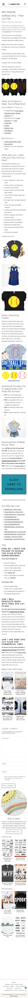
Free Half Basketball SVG (11, 519)
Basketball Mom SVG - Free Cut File (15, 532)
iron (15, 121)
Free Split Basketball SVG (12, 524)
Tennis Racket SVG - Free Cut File (14, 514)
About (14, 982)
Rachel (4, 22)
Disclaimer (20, 986)
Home (3, 12)
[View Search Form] (24, 4)
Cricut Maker (19, 111)
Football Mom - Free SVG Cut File (14, 539)
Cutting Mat (8, 123)
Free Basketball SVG (10, 517)
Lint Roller (7, 133)
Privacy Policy (14, 996)
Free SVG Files (11, 12)
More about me (13, 831)
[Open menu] (3, 4)
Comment (6, 738)
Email (4, 772)
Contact (18, 988)
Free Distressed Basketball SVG (13, 522)
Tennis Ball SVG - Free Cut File (13, 512)
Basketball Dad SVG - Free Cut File (14, 534)
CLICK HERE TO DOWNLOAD (14, 484)
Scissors (6, 126)
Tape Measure (8, 131)
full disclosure (7, 32)
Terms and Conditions (14, 984)
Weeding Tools (8, 128)
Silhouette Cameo (9, 113)
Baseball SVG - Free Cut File (12, 510)
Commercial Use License (14, 990)
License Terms (19, 466)
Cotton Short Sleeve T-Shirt (12, 142)
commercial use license (9, 461)
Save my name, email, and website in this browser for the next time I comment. (14, 778)
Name (4, 764)
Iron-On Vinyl (8, 144)
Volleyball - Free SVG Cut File (13, 537)
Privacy (10, 988)
